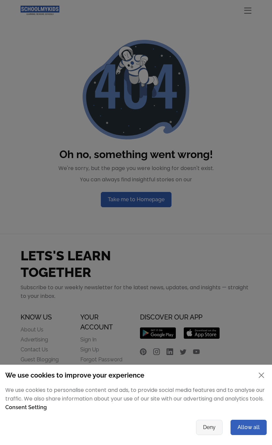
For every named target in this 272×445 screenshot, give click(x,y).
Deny (209, 427)
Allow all (249, 427)
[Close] (261, 375)
